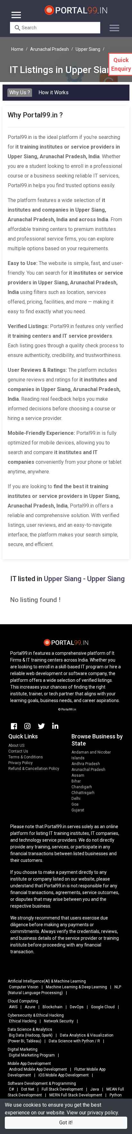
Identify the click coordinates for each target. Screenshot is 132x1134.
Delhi (75, 798)
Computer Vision (23, 987)
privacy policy (102, 1113)
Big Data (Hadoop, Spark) (31, 1035)
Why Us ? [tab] (19, 92)
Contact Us (18, 751)
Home (17, 49)
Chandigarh (81, 787)
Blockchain (52, 1007)
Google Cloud (103, 1007)
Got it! (66, 1123)
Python (116, 1095)
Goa (74, 804)
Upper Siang (88, 49)
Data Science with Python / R (74, 1041)
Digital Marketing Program (32, 1055)
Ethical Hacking (23, 1021)
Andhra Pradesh (85, 764)
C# (11, 1089)
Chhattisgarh (83, 793)
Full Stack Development (62, 1089)
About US (16, 745)
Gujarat (77, 810)
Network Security (59, 1021)
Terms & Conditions (25, 757)
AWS (13, 1007)
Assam (77, 775)
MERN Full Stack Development (75, 1095)
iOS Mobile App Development (63, 1075)
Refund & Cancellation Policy (33, 768)
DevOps (77, 1007)
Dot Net (27, 1089)
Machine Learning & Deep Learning (76, 987)
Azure (30, 1007)
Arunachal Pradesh (49, 49)
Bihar (76, 781)
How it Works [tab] (53, 92)
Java (94, 1089)
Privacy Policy (20, 763)
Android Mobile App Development (38, 1069)
